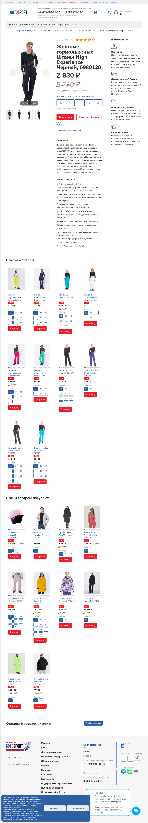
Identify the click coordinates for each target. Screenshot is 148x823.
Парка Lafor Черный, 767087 (91, 599)
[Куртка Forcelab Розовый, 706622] (67, 583)
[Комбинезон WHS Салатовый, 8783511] (16, 663)
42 (61, 102)
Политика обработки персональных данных (54, 794)
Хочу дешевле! (63, 90)
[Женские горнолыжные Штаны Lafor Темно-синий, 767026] (42, 279)
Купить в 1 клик (89, 117)
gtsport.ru (13, 797)
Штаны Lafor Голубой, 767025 (66, 296)
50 (98, 102)
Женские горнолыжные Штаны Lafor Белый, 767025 (91, 298)
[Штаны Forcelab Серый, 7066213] (16, 583)
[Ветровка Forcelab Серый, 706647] (42, 517)
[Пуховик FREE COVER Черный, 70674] (67, 517)
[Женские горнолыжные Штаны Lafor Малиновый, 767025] (16, 355)
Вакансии (46, 769)
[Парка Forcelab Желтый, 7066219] (42, 583)
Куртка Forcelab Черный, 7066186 (41, 682)
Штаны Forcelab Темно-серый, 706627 (15, 450)
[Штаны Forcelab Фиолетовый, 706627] (92, 355)
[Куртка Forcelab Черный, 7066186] (42, 663)
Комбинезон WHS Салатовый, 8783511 (16, 682)
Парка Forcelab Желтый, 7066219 (40, 601)
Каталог (9, 2)
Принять (55, 808)
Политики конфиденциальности (14, 815)
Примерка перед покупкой (69, 130)
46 (79, 102)
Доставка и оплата (36, 2)
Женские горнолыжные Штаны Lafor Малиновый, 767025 (14, 375)
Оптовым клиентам (67, 2)
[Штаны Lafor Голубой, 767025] (67, 279)
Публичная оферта (52, 787)
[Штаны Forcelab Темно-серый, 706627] (16, 432)
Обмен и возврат (50, 760)
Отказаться (78, 808)
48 (88, 102)
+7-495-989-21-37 (49, 12)
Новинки (21, 2)
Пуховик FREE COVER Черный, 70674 (66, 535)
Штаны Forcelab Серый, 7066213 (16, 599)
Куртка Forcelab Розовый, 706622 (67, 599)
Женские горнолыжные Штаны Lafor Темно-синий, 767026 (40, 300)
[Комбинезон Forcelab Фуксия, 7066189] (92, 517)
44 (70, 102)
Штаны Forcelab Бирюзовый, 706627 (41, 450)
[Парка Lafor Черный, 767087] (92, 583)
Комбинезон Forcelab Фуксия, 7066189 (91, 535)
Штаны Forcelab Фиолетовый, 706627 (91, 373)
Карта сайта (47, 778)
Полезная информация (54, 756)
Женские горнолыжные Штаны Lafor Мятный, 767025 (41, 374)
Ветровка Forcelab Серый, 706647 (41, 535)
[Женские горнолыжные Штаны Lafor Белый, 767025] (92, 279)
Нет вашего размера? (66, 108)
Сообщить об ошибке (17, 764)
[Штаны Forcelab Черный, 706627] (67, 355)
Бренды (45, 765)
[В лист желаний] (59, 124)
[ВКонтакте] (122, 746)
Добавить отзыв (93, 723)
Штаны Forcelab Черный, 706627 (66, 371)
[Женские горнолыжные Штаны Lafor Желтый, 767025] (16, 279)
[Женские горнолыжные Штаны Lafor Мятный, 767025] (42, 355)
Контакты (84, 2)
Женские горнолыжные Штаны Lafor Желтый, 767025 (16, 298)
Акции (52, 2)
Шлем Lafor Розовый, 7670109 (13, 535)
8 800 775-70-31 (75, 12)
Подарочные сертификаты (104, 2)
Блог (44, 747)
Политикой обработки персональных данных (19, 813)
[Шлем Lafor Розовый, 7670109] (16, 517)
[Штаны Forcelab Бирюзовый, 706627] (42, 432)
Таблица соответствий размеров (79, 96)
